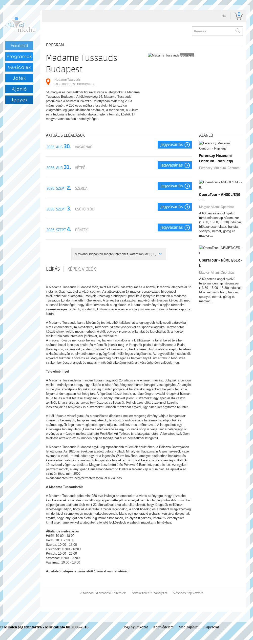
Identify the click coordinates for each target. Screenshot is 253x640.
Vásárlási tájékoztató (188, 593)
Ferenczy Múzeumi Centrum (219, 168)
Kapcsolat (211, 627)
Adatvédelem (163, 627)
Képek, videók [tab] (81, 269)
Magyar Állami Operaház (216, 207)
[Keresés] (237, 31)
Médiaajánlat (188, 627)
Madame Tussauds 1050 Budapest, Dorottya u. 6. (75, 82)
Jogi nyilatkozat (135, 627)
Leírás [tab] (53, 269)
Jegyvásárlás (172, 144)
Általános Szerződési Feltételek (103, 593)
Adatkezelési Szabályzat (149, 593)
